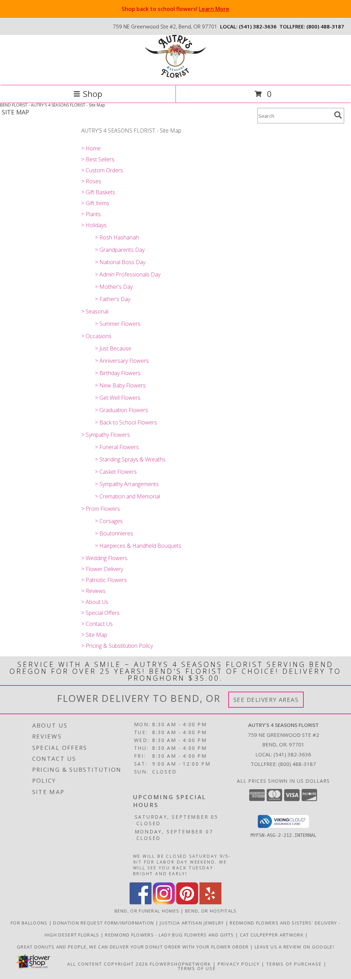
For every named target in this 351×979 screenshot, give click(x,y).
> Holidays (94, 225)
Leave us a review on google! (294, 947)
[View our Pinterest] (187, 902)
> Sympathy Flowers (105, 434)
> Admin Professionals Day (127, 274)
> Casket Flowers (116, 471)
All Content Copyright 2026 (107, 964)
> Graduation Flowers (121, 410)
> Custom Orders (102, 170)
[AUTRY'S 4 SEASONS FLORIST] (175, 76)
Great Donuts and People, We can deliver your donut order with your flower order (133, 947)
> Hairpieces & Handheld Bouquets (138, 545)
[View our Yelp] (210, 902)
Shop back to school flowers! (175, 9)
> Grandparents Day (120, 249)
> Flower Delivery (102, 569)
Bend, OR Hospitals (211, 911)
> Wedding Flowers (104, 558)
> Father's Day (112, 299)
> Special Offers (100, 613)
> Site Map (94, 635)
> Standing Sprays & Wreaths (130, 459)
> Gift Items (95, 203)
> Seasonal (94, 311)
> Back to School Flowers (126, 422)
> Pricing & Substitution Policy (117, 645)
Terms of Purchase (294, 964)
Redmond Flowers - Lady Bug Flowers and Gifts (170, 935)
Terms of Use (197, 968)
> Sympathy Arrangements (127, 484)
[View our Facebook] (141, 902)
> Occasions (96, 336)
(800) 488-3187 (325, 26)
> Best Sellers (97, 159)
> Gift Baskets (98, 192)
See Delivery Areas (266, 700)
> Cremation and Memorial (127, 496)
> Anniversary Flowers (122, 360)
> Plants (91, 214)
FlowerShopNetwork (180, 964)
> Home (91, 148)
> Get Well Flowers (118, 397)
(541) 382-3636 (258, 26)
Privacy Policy (239, 964)
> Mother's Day (114, 286)
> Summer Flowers (118, 323)
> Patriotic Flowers (104, 580)
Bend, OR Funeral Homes (147, 911)
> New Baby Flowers (120, 385)
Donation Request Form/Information (104, 923)
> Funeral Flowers (117, 447)
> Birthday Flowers (118, 373)
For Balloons (30, 923)
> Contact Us (97, 624)
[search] (338, 115)
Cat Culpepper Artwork (272, 935)
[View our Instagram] (164, 902)
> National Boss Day (120, 262)
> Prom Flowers (100, 508)
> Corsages (109, 521)
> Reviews (93, 591)
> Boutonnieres (114, 533)
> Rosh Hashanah (117, 237)
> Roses (91, 181)
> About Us (94, 602)
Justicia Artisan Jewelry (193, 923)
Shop (92, 93)
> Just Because (113, 348)
